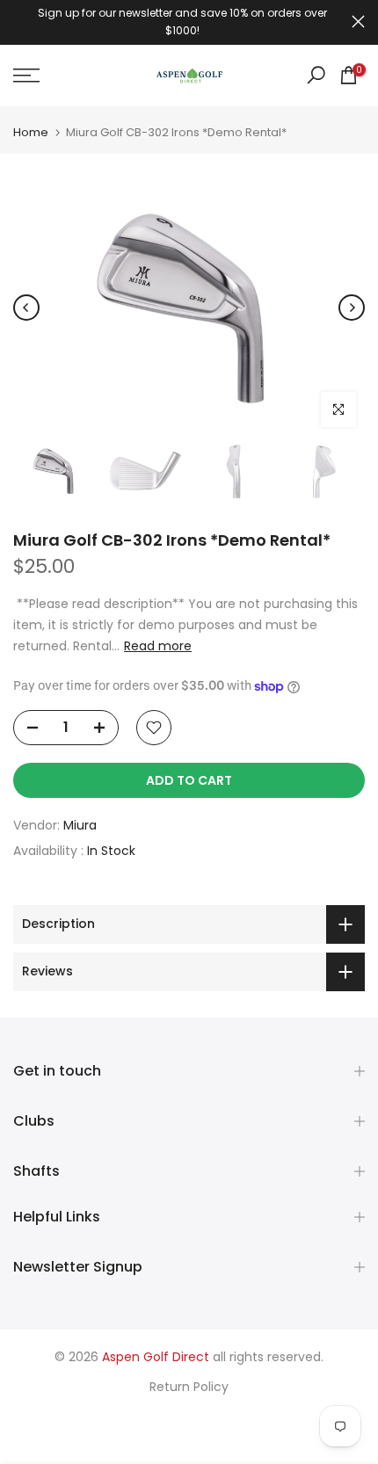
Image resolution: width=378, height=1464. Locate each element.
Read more (158, 646)
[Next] (351, 307)
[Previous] (26, 307)
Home (30, 132)
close (358, 21)
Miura (80, 825)
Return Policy (189, 1386)
